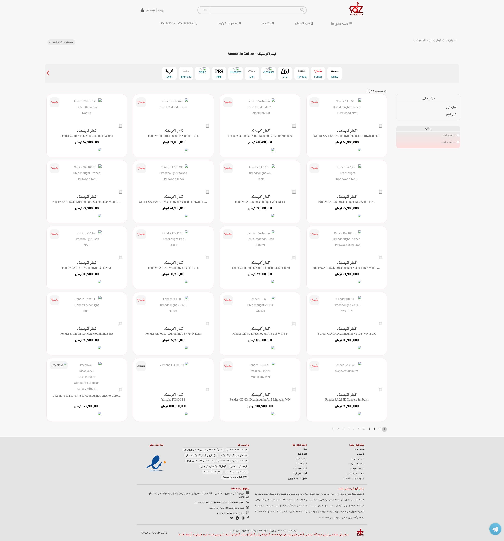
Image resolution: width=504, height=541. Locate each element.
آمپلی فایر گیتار (300, 474)
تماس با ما (359, 449)
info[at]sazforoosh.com (230, 513)
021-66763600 (236, 503)
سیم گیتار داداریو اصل (237, 472)
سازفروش (451, 40)
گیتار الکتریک (301, 459)
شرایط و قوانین (357, 469)
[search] (302, 10)
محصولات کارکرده (228, 23)
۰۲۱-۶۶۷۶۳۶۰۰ (185, 23)
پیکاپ (428, 128)
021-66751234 (202, 503)
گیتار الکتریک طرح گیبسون (213, 466)
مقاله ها (266, 23)
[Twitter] (230, 519)
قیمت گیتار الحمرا (239, 466)
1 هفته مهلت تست (355, 474)
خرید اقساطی (303, 23)
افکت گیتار (302, 454)
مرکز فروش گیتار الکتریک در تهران (201, 455)
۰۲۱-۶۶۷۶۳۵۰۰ (167, 23)
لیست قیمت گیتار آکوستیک (61, 42)
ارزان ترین (451, 107)
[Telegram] (236, 519)
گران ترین (451, 114)
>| (333, 429)
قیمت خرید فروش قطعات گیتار (232, 461)
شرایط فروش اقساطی (353, 479)
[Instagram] (242, 519)
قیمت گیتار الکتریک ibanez (200, 461)
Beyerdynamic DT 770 (235, 477)
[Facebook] (247, 519)
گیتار (438, 40)
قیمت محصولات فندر (237, 450)
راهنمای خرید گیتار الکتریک (234, 455)
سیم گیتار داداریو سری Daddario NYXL (203, 450)
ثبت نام (150, 10)
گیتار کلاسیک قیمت (212, 472)
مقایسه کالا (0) (374, 91)
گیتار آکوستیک (424, 40)
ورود (160, 10)
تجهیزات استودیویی (297, 479)
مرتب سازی (428, 98)
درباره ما (360, 454)
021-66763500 (219, 503)
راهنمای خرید (358, 459)
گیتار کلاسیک (301, 464)
